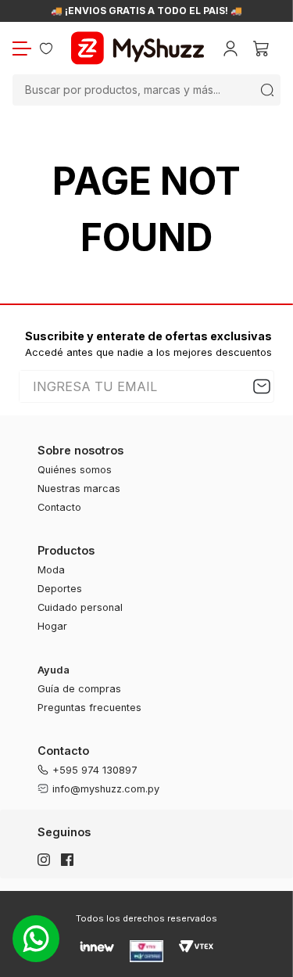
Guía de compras (79, 689)
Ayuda (54, 670)
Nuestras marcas (79, 488)
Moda (51, 570)
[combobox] (146, 90)
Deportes (60, 588)
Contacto (59, 507)
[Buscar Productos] (267, 90)
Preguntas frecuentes (89, 707)
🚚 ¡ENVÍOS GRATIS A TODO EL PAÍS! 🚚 (146, 11)
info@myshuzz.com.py (105, 789)
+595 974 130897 (95, 770)
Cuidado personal (80, 607)
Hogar (52, 626)
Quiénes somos (75, 470)
